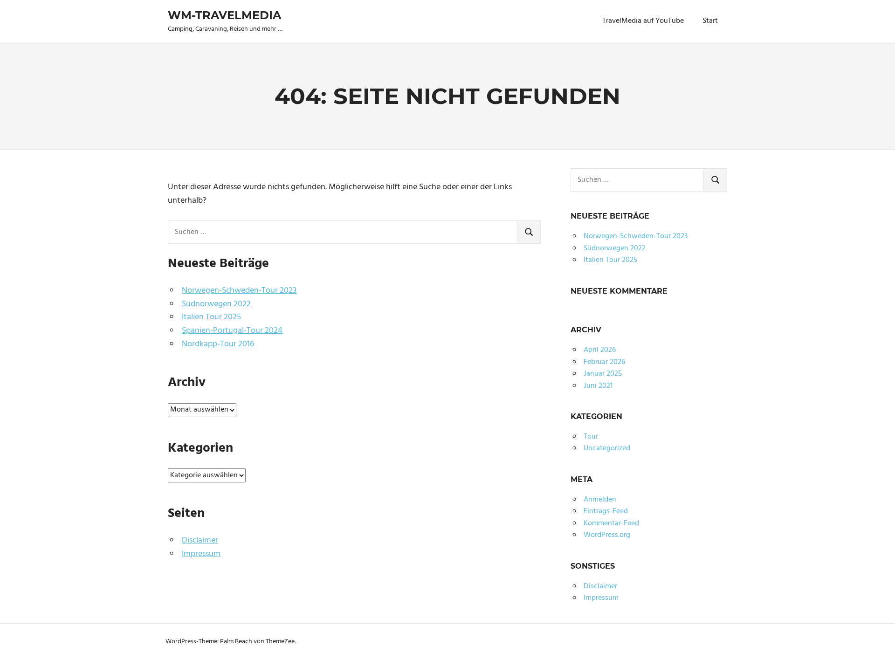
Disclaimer (200, 540)
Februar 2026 (604, 362)
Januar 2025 (603, 374)
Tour (591, 437)
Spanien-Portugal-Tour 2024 (232, 330)
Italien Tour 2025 (211, 317)
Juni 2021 (598, 386)
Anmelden (600, 500)
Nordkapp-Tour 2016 (218, 344)
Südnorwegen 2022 (216, 304)
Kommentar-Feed (611, 523)
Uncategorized (607, 448)
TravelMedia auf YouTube (643, 21)
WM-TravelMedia (224, 15)
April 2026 (600, 350)
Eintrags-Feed (606, 511)
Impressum (201, 554)
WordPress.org (607, 535)
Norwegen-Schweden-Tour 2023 (239, 290)
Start (710, 21)
